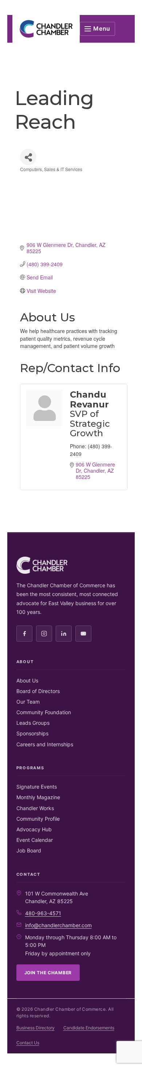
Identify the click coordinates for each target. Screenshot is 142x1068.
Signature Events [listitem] (36, 786)
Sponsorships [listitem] (32, 733)
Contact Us (27, 1042)
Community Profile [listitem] (38, 819)
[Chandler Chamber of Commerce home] (46, 29)
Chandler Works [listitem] (35, 808)
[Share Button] (28, 157)
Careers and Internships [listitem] (44, 744)
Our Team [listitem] (28, 702)
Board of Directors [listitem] (38, 691)
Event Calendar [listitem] (34, 840)
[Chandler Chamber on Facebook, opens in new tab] (24, 634)
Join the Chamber (48, 972)
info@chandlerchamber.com (58, 925)
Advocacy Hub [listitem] (34, 829)
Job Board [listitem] (28, 850)
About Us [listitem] (27, 680)
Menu (101, 28)
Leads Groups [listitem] (33, 723)
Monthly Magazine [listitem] (38, 797)
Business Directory (35, 1027)
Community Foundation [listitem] (43, 712)
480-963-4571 (43, 913)
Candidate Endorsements (88, 1027)
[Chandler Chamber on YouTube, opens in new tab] (83, 634)
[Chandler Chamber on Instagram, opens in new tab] (44, 634)
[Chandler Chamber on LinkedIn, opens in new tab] (64, 634)
